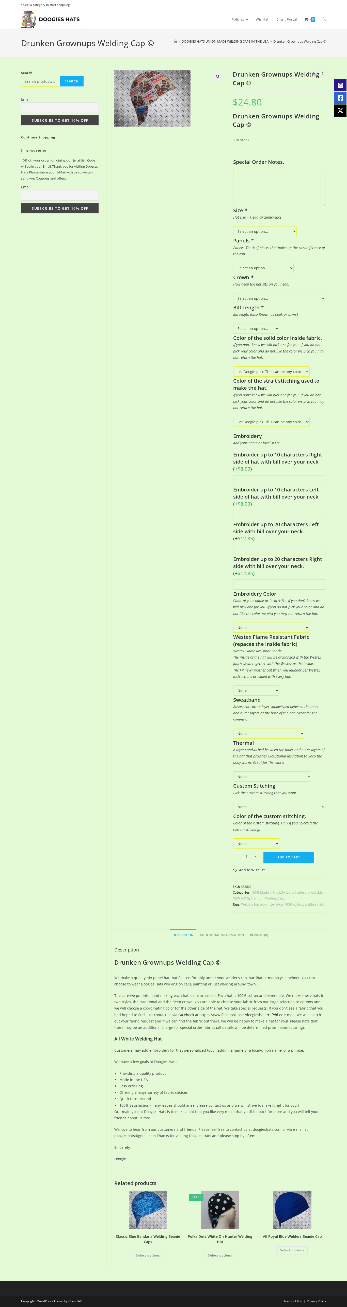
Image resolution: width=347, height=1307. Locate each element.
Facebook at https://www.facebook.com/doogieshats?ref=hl (228, 1014)
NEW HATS (241, 898)
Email (25, 99)
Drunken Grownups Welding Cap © (299, 41)
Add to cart (288, 857)
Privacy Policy (316, 1301)
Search (27, 72)
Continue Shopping (38, 137)
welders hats (314, 904)
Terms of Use (293, 1301)
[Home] (175, 41)
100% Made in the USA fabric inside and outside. (287, 892)
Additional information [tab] (222, 935)
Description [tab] (183, 935)
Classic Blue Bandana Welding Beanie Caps (148, 1239)
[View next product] (322, 73)
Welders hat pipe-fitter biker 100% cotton (272, 904)
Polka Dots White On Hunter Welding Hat (220, 1239)
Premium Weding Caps (267, 898)
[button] (218, 77)
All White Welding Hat (138, 1039)
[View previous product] (313, 73)
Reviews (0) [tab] (259, 935)
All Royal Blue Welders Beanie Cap (292, 1236)
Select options (148, 1255)
